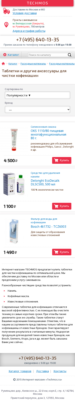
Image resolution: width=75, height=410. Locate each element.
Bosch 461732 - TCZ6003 (48, 223)
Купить (64, 160)
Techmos (37, 3)
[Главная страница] (3, 63)
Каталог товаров (20, 371)
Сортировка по (14, 89)
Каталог (13, 55)
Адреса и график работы (29, 31)
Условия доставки (25, 13)
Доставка (42, 371)
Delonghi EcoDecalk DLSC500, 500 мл (45, 178)
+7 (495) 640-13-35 (37, 39)
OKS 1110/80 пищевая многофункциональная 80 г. (48, 132)
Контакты (59, 371)
